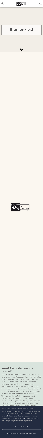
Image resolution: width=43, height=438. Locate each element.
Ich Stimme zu (21, 427)
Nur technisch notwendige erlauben (21, 433)
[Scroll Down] (21, 49)
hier (23, 418)
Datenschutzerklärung (15, 416)
